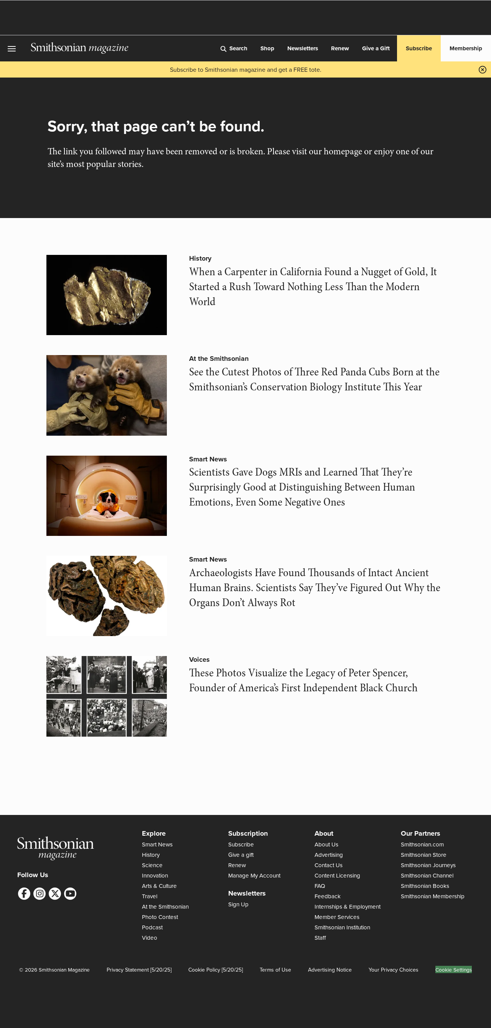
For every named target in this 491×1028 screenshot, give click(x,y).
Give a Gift (376, 48)
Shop (267, 48)
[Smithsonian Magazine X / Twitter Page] (55, 894)
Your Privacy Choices (394, 969)
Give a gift (241, 855)
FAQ (320, 886)
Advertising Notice (330, 969)
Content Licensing (337, 875)
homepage (343, 151)
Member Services (337, 917)
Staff (320, 938)
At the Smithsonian (219, 359)
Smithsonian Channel (427, 875)
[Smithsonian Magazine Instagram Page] (39, 894)
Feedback (328, 896)
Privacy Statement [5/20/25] (139, 969)
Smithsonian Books (425, 886)
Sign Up (238, 904)
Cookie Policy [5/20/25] (215, 969)
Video (149, 938)
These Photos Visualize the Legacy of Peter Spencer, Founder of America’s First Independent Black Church (303, 680)
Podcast (152, 927)
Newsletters (302, 48)
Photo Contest (160, 917)
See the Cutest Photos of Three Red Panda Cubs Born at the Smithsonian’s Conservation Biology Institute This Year (314, 379)
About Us (326, 844)
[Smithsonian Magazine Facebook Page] (24, 894)
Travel (149, 896)
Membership (466, 48)
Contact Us (329, 865)
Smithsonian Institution (342, 927)
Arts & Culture (159, 886)
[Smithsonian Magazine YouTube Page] (70, 894)
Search (238, 48)
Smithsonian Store (424, 855)
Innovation (155, 875)
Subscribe (419, 48)
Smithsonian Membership (433, 896)
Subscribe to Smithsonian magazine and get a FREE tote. (245, 69)
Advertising (329, 855)
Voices (199, 659)
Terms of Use (275, 969)
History (200, 258)
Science (152, 865)
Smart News (208, 459)
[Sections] (15, 48)
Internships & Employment (348, 906)
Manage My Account (254, 875)
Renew (340, 48)
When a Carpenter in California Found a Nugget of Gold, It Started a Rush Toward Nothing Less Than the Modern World (313, 286)
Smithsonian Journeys (428, 865)
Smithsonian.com (422, 844)
